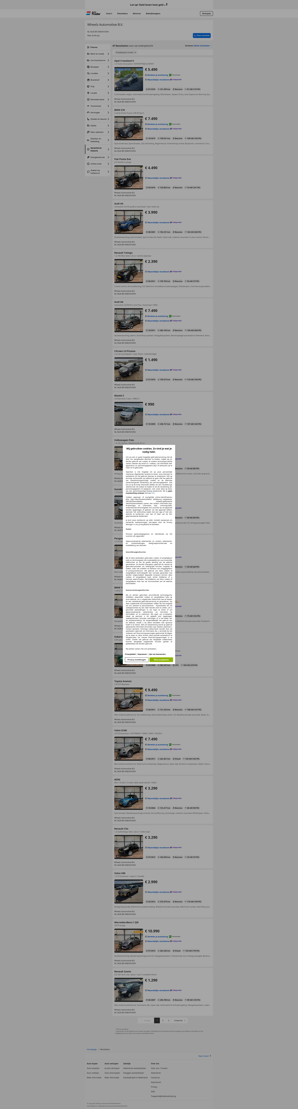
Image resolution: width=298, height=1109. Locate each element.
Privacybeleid (130, 654)
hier (153, 493)
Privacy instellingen (136, 659)
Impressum (142, 654)
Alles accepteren (161, 659)
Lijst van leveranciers (157, 654)
